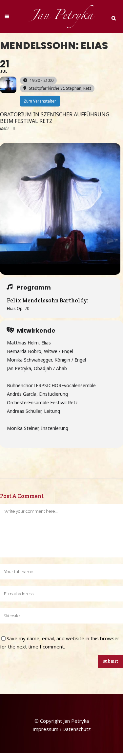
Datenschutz (76, 729)
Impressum (45, 729)
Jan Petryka (76, 721)
